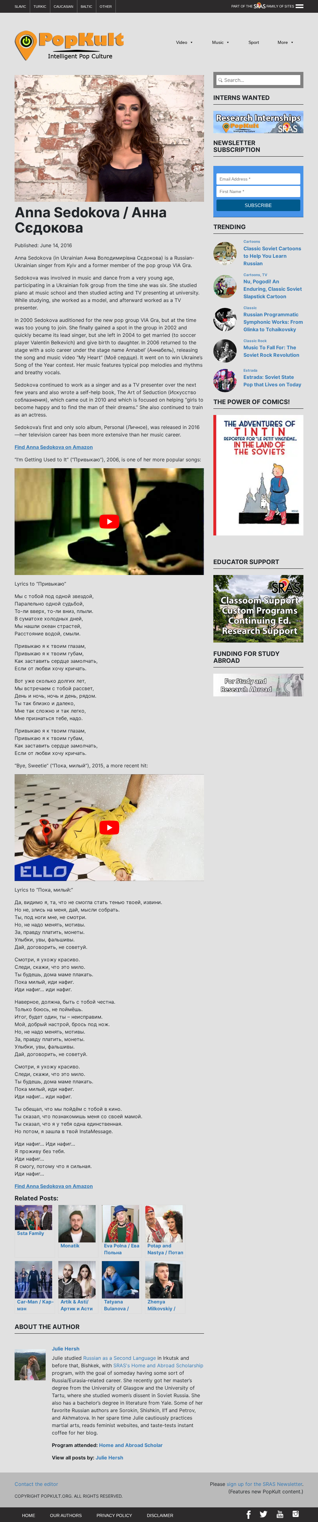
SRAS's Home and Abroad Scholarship (158, 1365)
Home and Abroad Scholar (131, 1445)
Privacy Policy (114, 1515)
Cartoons (251, 241)
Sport (253, 42)
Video (181, 42)
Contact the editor (36, 1484)
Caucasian (63, 6)
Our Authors (66, 1515)
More (283, 42)
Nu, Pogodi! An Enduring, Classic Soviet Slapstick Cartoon (272, 288)
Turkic (40, 6)
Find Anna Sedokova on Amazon (54, 447)
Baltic (86, 6)
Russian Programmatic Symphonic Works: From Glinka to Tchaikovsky (273, 321)
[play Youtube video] (109, 521)
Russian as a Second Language (119, 1358)
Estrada (250, 370)
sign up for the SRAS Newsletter (264, 1484)
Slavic (20, 6)
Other (106, 6)
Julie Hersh (66, 1348)
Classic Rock (255, 341)
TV (264, 275)
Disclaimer (160, 1515)
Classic (250, 308)
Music (218, 42)
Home (28, 1515)
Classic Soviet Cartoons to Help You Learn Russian (272, 255)
